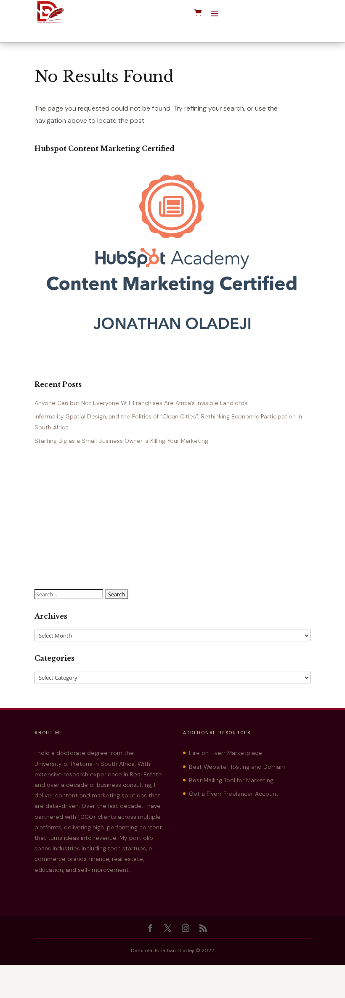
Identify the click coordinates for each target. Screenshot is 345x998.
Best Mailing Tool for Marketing (231, 780)
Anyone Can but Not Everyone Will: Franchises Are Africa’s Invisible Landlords (140, 403)
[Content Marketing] (172, 339)
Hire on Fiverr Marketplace (225, 753)
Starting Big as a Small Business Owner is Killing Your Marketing (121, 441)
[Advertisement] (172, 518)
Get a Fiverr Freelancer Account (234, 793)
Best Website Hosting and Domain (237, 766)
